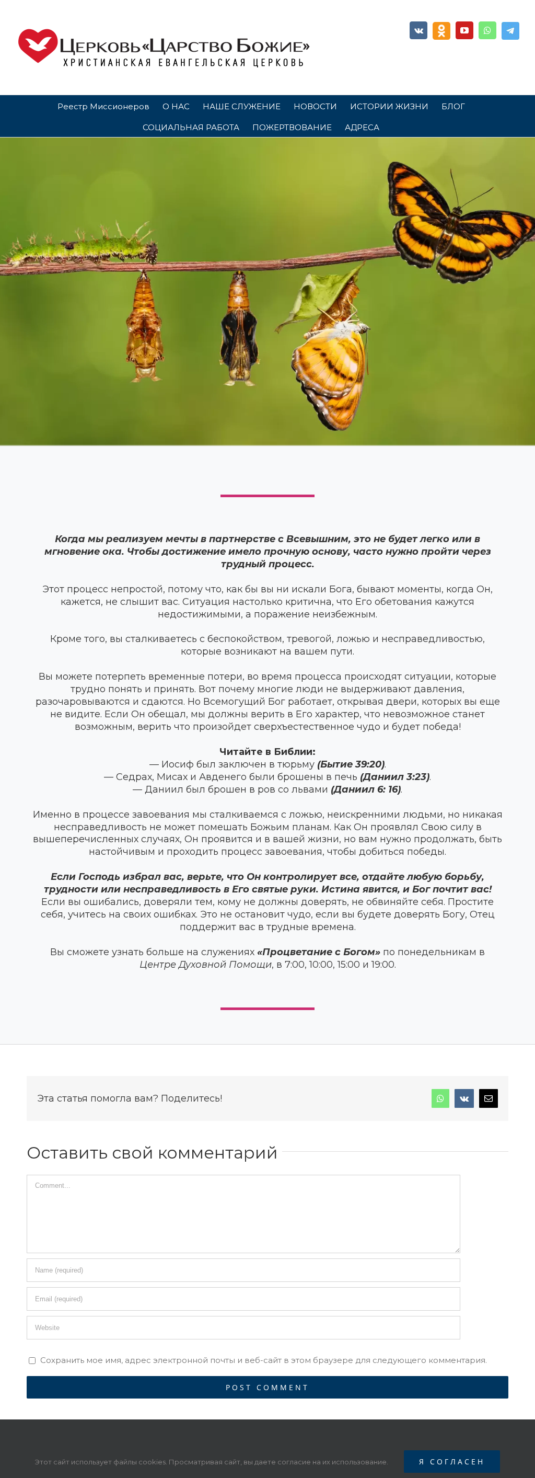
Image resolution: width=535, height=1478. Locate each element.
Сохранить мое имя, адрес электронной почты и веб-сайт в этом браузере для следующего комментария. (263, 1360)
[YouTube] (464, 30)
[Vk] (418, 30)
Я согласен (452, 1461)
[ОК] (441, 31)
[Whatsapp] (487, 30)
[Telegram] (510, 31)
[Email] (488, 1098)
